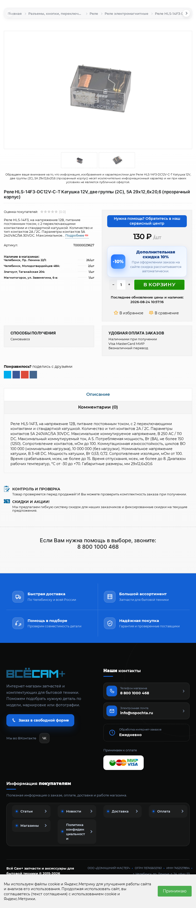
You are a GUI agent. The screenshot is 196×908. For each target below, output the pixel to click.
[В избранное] (129, 313)
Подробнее (74, 235)
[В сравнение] (164, 313)
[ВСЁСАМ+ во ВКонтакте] (44, 738)
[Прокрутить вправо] (186, 13)
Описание (98, 394)
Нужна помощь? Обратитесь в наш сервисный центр (147, 221)
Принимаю (175, 891)
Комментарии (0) (98, 407)
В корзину (159, 285)
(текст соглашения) (49, 894)
